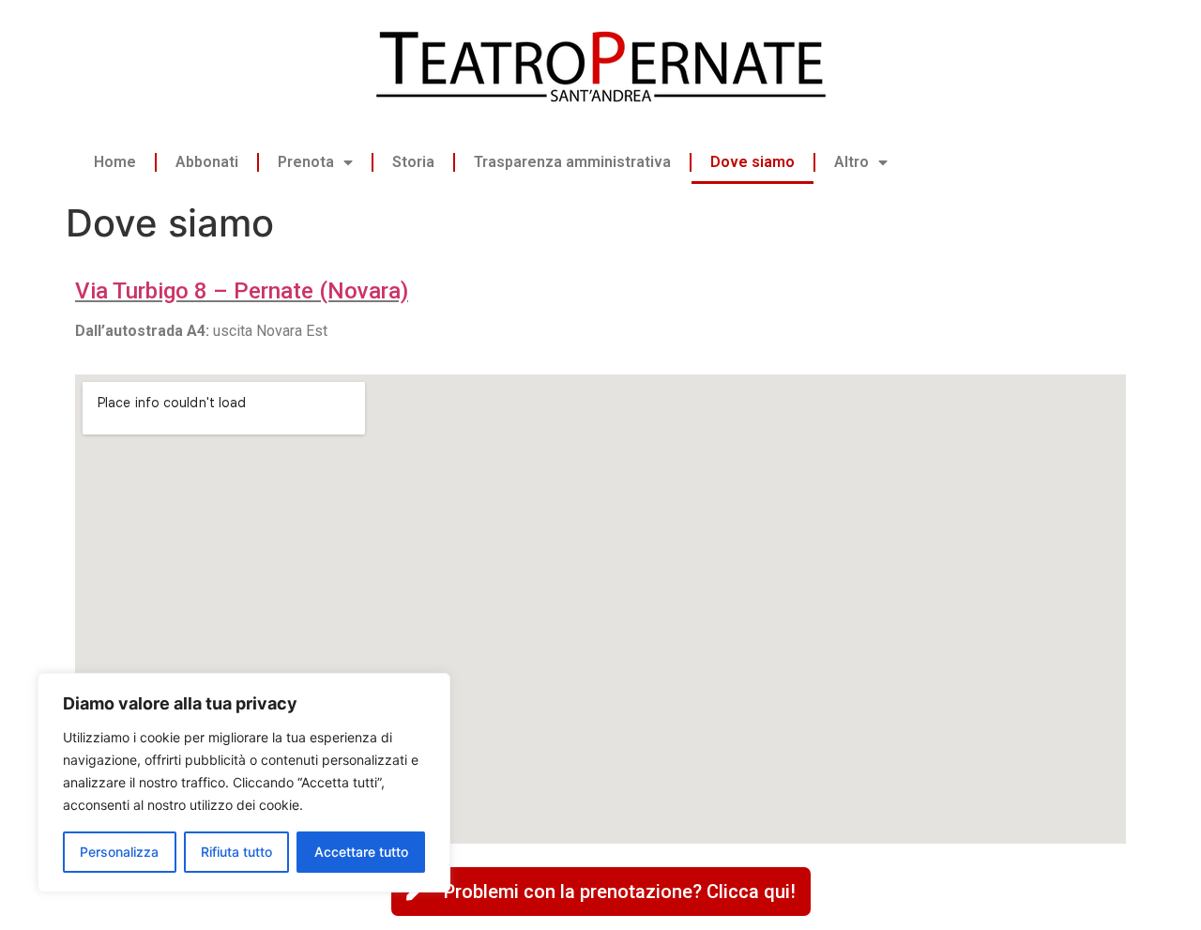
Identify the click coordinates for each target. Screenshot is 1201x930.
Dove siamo (752, 162)
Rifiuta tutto (236, 852)
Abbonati (206, 162)
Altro (851, 162)
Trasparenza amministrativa (572, 162)
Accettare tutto (361, 852)
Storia (413, 162)
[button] (601, 891)
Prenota (306, 162)
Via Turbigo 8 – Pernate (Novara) (241, 291)
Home (115, 162)
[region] (244, 782)
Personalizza (119, 852)
